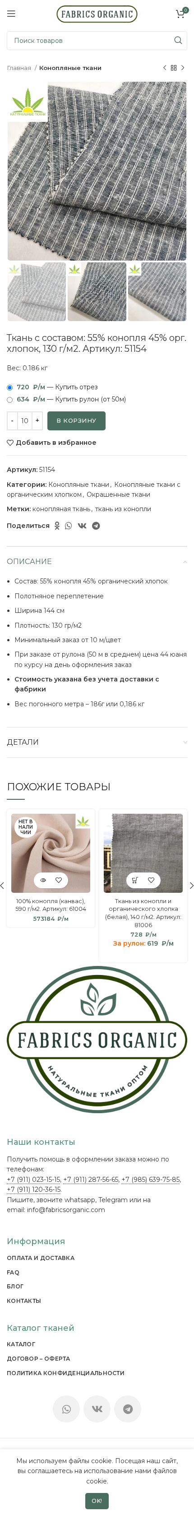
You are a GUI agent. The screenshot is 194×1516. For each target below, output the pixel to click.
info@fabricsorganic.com (66, 1210)
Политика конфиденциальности (66, 1373)
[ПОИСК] (177, 40)
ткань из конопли (123, 509)
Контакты (24, 1300)
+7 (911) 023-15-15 (33, 1179)
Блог (15, 1286)
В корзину (76, 420)
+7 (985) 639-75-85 (150, 1179)
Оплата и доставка (40, 1258)
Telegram (113, 1200)
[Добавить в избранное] (59, 880)
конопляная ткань (61, 509)
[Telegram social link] (95, 525)
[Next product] (182, 68)
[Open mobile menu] (11, 14)
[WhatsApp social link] (68, 525)
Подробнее (43, 880)
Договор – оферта (38, 1358)
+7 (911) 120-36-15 (33, 1189)
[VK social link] (82, 525)
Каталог (21, 1344)
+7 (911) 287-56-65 (90, 1179)
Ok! (97, 1500)
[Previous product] (164, 68)
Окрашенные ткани (118, 494)
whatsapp (80, 1200)
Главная (19, 67)
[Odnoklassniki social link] (57, 525)
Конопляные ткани (70, 67)
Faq (13, 1272)
